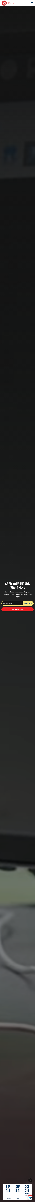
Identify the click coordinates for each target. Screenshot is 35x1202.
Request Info (17, 609)
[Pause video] (30, 1180)
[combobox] (12, 603)
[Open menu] (32, 3)
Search (27, 603)
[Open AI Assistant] (30, 1197)
